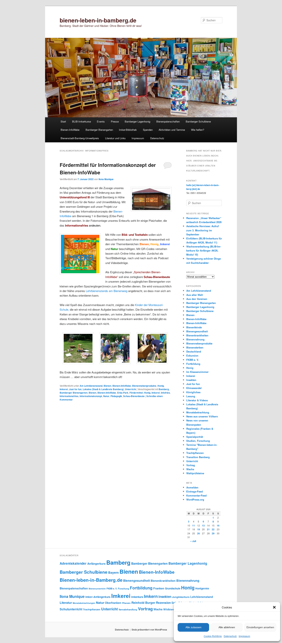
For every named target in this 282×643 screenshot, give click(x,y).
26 (198, 533)
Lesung (190, 396)
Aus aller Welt (194, 295)
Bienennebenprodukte (144, 385)
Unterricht (130, 389)
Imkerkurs (137, 597)
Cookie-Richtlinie (213, 636)
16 (218, 525)
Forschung (123, 588)
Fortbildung (193, 364)
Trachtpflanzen (195, 453)
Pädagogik (116, 396)
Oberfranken (113, 603)
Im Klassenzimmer (197, 372)
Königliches (193, 392)
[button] (274, 607)
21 (208, 529)
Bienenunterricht (97, 588)
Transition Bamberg (198, 457)
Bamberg (164, 389)
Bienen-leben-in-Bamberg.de (91, 580)
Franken (158, 588)
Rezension (163, 603)
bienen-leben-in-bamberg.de (98, 20)
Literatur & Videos (197, 400)
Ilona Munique (106, 179)
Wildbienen (170, 609)
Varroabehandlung (128, 609)
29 (213, 533)
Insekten (191, 380)
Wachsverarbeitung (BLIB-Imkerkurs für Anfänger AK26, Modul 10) (203, 250)
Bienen (107, 385)
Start (63, 121)
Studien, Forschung (198, 441)
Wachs (190, 469)
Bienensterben (194, 347)
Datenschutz (230, 636)
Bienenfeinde (194, 327)
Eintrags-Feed (194, 491)
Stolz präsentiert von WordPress (149, 629)
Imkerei (64, 389)
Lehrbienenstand (201, 597)
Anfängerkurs (96, 563)
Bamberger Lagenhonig (137, 121)
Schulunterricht (71, 609)
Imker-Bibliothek (128, 130)
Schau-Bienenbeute (134, 396)
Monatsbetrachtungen (84, 603)
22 (213, 529)
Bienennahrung (195, 339)
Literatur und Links (115, 138)
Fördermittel (136, 392)
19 (198, 529)
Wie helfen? (197, 130)
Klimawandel (194, 388)
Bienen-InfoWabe (70, 130)
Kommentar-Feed (196, 495)
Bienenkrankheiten (197, 335)
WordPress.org (195, 499)
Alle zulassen (193, 627)
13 (203, 525)
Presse (115, 121)
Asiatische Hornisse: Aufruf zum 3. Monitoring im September (202, 230)
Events (101, 121)
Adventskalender (73, 563)
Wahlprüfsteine (195, 473)
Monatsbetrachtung (197, 412)
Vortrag (190, 465)
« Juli (193, 541)
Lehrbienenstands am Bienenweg (106, 291)
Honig (160, 385)
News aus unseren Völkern (202, 416)
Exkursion (192, 355)
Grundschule (172, 588)
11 (193, 525)
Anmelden (192, 487)
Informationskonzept (91, 396)
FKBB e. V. (192, 360)
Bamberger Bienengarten (99, 130)
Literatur (66, 602)
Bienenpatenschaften (168, 121)
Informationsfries (69, 396)
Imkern (151, 596)
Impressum (244, 636)
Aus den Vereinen (196, 299)
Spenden (148, 130)
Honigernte (202, 588)
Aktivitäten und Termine (172, 130)
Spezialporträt (194, 437)
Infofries (165, 392)
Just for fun (75, 389)
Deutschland (193, 351)
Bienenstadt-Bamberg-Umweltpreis (80, 138)
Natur (106, 396)
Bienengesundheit (197, 331)
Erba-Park (122, 392)
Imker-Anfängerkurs (97, 597)
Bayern (113, 572)
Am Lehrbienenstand (91, 385)
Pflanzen (126, 603)
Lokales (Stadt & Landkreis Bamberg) (103, 389)
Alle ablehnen (227, 627)
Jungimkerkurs (181, 597)
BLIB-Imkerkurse (81, 121)
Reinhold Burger (143, 602)
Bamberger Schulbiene (198, 121)
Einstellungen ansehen (260, 627)
